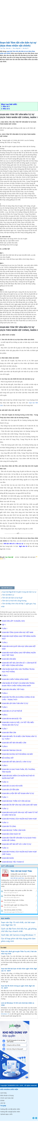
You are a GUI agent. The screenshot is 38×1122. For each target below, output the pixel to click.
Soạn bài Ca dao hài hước (12, 786)
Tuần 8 (4, 746)
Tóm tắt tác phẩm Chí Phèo (13, 910)
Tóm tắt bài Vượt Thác (21, 871)
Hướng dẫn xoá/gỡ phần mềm (10, 1112)
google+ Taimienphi (36, 1118)
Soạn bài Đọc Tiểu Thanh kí (13, 862)
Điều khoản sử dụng (7, 1095)
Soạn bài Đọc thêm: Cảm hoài (13, 830)
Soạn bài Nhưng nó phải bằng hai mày (17, 754)
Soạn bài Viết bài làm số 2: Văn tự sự (16, 762)
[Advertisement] (19, 20)
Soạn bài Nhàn (8, 858)
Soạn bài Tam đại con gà (11, 750)
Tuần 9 (4, 765)
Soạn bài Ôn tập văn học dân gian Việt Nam (19, 805)
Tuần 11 (5, 797)
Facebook (33, 1118)
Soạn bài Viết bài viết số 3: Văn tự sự (16, 844)
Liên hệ (2, 1103)
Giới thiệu (3, 1093)
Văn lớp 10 (25, 48)
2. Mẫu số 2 (5, 109)
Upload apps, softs (6, 1114)
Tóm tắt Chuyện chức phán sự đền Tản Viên (18, 890)
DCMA (2, 1100)
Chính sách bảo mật (6, 1098)
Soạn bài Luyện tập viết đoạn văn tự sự (18, 793)
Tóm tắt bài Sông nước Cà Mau (14, 900)
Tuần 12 (5, 809)
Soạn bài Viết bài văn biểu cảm (14, 743)
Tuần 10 (5, 782)
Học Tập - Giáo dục (5, 48)
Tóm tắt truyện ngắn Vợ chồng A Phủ (16, 905)
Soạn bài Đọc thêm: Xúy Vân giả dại (16, 801)
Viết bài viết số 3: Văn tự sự (13, 543)
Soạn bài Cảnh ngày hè (11, 834)
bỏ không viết (8, 758)
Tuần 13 (5, 822)
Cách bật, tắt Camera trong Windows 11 (18, 935)
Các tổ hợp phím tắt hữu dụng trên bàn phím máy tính (18, 939)
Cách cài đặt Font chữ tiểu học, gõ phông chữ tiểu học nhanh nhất (18, 930)
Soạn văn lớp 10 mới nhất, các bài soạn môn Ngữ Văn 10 (18, 923)
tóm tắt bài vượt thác (17, 878)
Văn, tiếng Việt (17, 48)
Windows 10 (5, 1014)
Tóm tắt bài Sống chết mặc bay (14, 895)
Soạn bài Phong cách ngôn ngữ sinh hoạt (19, 819)
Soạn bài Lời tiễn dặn (10, 790)
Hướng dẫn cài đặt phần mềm (10, 1109)
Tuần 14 (5, 848)
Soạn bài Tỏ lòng (9, 826)
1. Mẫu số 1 (5, 106)
